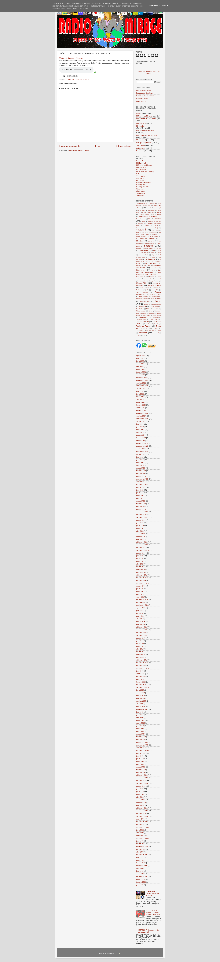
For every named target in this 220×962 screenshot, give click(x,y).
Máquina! (151, 276)
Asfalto (141, 214)
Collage (156, 225)
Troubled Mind (150, 330)
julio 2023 (139, 457)
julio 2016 (139, 671)
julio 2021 (139, 523)
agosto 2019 (140, 586)
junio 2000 (140, 830)
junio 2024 (140, 427)
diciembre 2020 (142, 542)
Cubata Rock (141, 230)
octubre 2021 (141, 514)
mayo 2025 (140, 397)
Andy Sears (141, 210)
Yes (144, 335)
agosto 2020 (140, 553)
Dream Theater (145, 234)
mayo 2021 (140, 528)
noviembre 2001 (142, 811)
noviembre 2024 (142, 413)
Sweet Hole (156, 317)
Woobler (138, 335)
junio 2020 (140, 558)
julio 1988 (139, 885)
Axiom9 (159, 214)
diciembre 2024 (142, 410)
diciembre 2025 (142, 377)
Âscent (159, 212)
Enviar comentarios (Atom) (79, 151)
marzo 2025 (140, 402)
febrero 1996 (141, 863)
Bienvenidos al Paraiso (148, 216)
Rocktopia (142, 306)
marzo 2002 (140, 800)
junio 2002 (140, 791)
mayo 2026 (140, 364)
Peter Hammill (143, 296)
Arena (144, 212)
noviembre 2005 (142, 709)
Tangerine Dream (141, 319)
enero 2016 (140, 674)
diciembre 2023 (142, 443)
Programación (151, 71)
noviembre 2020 (142, 545)
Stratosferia (140, 193)
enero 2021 (140, 539)
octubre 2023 (141, 449)
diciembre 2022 (142, 476)
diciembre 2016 (142, 660)
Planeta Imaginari (154, 296)
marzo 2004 (140, 734)
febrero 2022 (141, 504)
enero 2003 (140, 772)
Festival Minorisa (149, 243)
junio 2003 (140, 759)
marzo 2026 (140, 369)
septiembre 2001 (142, 816)
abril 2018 (140, 619)
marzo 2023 (140, 468)
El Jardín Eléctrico (153, 236)
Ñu (147, 290)
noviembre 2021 (142, 512)
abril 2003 (140, 764)
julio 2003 (139, 756)
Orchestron (140, 178)
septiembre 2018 (142, 605)
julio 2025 (139, 391)
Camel (143, 221)
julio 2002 (139, 789)
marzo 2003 (140, 767)
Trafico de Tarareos (82, 79)
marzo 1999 (140, 844)
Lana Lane (147, 265)
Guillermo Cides (148, 248)
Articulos (151, 212)
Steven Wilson (157, 315)
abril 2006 (140, 704)
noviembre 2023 (142, 446)
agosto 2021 (140, 520)
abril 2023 (140, 465)
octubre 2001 (141, 813)
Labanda (138, 265)
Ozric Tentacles (142, 292)
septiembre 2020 (142, 550)
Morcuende (142, 281)
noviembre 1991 (142, 876)
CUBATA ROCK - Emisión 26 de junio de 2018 (153, 893)
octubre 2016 (141, 665)
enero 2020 (140, 572)
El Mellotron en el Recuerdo (146, 119)
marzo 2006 (140, 706)
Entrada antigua (123, 146)
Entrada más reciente (69, 146)
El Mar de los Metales (144, 116)
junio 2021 (140, 525)
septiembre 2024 (142, 419)
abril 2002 (140, 797)
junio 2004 (140, 726)
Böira (149, 219)
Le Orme (155, 268)
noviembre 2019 (142, 578)
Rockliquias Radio (142, 187)
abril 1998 (140, 852)
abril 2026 (140, 366)
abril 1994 (140, 868)
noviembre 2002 (142, 778)
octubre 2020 (141, 547)
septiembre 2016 (142, 668)
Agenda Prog (141, 101)
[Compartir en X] (72, 76)
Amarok (149, 208)
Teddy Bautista (154, 319)
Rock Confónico (156, 304)
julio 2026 (139, 358)
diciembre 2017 (142, 627)
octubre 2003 (141, 748)
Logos (153, 270)
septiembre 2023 (142, 451)
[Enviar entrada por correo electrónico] (64, 76)
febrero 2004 (141, 737)
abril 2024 (140, 432)
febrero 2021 (141, 536)
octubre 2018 (141, 602)
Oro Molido (140, 180)
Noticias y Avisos (142, 98)
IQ (154, 250)
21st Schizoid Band (141, 203)
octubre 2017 (141, 632)
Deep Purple (155, 230)
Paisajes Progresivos (144, 143)
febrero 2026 (141, 372)
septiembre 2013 (142, 687)
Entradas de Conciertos (144, 93)
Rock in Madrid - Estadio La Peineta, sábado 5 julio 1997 (153, 912)
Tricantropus (139, 330)
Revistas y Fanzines (143, 182)
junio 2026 (140, 361)
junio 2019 (140, 589)
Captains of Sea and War (154, 221)
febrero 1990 (141, 882)
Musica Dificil (141, 283)
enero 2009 (140, 698)
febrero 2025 (141, 405)
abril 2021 (140, 531)
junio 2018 (140, 613)
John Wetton (144, 252)
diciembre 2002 (142, 775)
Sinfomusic (140, 189)
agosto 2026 (140, 355)
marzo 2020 (140, 567)
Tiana (149, 324)
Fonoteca (70, 79)
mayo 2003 (140, 761)
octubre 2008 (141, 701)
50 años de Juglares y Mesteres (71, 58)
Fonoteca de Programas (145, 96)
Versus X (156, 333)
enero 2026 (140, 375)
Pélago (138, 174)
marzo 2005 (140, 720)
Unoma (159, 330)
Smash (151, 311)
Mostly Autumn (153, 281)
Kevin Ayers (151, 257)
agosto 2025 (140, 388)
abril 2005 (140, 717)
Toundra (156, 324)
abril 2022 (140, 498)
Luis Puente (139, 276)
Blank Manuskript (141, 219)
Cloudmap (146, 225)
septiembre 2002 (142, 783)
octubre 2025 (141, 383)
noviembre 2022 (142, 479)
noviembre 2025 (142, 380)
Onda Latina (140, 176)
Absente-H (153, 203)
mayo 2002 (140, 794)
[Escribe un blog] (70, 76)
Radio (157, 301)
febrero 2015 (141, 682)
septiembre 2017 (142, 635)
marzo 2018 (140, 621)
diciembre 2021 (142, 509)
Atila (153, 214)
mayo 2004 (140, 728)
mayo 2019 (140, 591)
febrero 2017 (141, 654)
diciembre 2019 (142, 575)
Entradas (151, 241)
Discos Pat (140, 161)
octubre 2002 (141, 780)
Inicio (97, 146)
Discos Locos (153, 232)
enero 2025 (140, 408)
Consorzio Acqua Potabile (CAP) (147, 228)
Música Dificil (141, 140)
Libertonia (140, 126)
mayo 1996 (140, 860)
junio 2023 (140, 460)
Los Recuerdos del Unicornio (146, 135)
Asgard (147, 214)
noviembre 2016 (142, 663)
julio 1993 (139, 871)
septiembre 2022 (142, 484)
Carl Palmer (149, 223)
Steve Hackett (146, 315)
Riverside (147, 304)
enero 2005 (140, 723)
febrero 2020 (141, 569)
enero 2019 (140, 597)
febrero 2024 (141, 438)
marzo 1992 (140, 874)
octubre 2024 (141, 416)
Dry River (154, 234)
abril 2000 (140, 833)
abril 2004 (140, 731)
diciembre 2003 (142, 742)
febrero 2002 (141, 802)
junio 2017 (140, 643)
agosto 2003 (140, 753)
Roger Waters (155, 306)
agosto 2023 (140, 454)
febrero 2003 (141, 770)
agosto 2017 (140, 638)
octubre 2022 (141, 482)
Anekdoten (151, 210)
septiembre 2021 (142, 517)
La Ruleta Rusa (151, 263)
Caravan (140, 223)
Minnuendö (158, 279)
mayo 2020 (140, 561)
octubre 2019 (141, 580)
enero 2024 (140, 440)
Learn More (154, 6)
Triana (155, 328)
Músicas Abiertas (154, 285)
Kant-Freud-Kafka (144, 255)
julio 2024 (139, 424)
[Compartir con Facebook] (74, 76)
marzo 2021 (140, 534)
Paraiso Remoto (155, 294)
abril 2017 (140, 649)
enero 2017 (140, 657)
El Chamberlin (141, 163)
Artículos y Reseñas (143, 90)
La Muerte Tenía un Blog (145, 172)
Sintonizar (141, 71)
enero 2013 (140, 693)
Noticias (139, 290)
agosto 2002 (140, 786)
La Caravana (141, 169)
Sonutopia (151, 313)
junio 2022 (140, 493)
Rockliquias (140, 184)
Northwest (155, 287)
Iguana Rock (143, 250)
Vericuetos (140, 151)
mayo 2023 (140, 462)
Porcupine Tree (156, 298)
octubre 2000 (141, 824)
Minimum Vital (148, 279)
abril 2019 (140, 594)
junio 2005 (140, 715)
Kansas (159, 252)
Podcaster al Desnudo (142, 298)
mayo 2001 (140, 819)
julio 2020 (139, 556)
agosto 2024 (140, 421)
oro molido (155, 290)
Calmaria (139, 113)
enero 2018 (140, 624)
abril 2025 (140, 399)
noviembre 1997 (142, 855)
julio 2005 (139, 712)
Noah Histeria (144, 287)
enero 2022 (140, 506)
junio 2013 (140, 690)
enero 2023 (140, 473)
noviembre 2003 (142, 745)
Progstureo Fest (145, 301)
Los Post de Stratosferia (145, 131)
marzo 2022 (140, 501)
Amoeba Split (157, 208)
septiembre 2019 (142, 583)
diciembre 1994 (142, 865)
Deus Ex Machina (141, 232)
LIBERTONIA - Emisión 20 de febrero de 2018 (148, 931)
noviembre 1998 (142, 846)
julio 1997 (139, 857)
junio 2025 (140, 394)
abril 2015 (140, 679)
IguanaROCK (141, 123)
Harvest (159, 248)
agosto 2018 (140, 608)
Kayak (153, 255)
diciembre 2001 (142, 808)
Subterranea (141, 148)
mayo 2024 (140, 429)
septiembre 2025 (142, 386)
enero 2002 (140, 805)
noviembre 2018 (142, 599)
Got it (165, 6)
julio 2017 (139, 641)
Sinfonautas (140, 145)
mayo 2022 (140, 495)
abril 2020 (140, 564)
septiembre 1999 (142, 838)
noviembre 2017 (142, 630)
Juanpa (152, 252)
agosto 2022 (140, 487)
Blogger (117, 953)
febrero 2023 (141, 471)
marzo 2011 (140, 695)
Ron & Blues (140, 309)
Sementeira (156, 309)
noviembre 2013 (142, 685)
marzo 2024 (140, 435)
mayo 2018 (140, 616)
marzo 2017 (140, 652)
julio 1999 (139, 841)
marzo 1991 (140, 879)
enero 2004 (140, 739)
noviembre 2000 (142, 822)
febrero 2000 (141, 835)
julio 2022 (139, 490)
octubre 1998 (141, 849)
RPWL (148, 309)
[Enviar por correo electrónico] (68, 76)
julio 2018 (139, 610)
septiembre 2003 (142, 750)
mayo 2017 (140, 646)
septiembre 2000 (142, 827)
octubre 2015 (141, 676)
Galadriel (138, 248)
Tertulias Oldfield (142, 322)
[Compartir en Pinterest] (77, 76)
